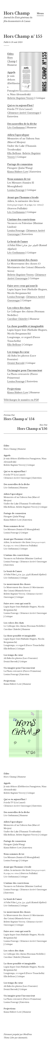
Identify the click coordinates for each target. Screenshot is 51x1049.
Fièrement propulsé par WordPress (18, 1034)
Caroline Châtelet (17, 319)
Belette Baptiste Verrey (20, 98)
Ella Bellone (14, 153)
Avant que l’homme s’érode (23, 197)
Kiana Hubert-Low (17, 171)
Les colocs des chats (18, 308)
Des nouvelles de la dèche (22, 123)
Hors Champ (17, 13)
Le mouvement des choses (22, 260)
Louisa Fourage (16, 190)
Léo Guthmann (16, 127)
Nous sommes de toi (18, 179)
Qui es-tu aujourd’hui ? (20, 105)
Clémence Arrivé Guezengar (23, 112)
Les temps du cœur (18, 352)
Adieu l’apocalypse (18, 135)
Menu (40, 13)
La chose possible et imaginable (25, 326)
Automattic (22, 1038)
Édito (10, 54)
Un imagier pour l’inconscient (24, 370)
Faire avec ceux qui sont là (22, 285)
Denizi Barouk (15, 363)
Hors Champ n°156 (32, 427)
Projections (14, 388)
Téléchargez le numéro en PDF (21, 400)
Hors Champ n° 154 (19, 417)
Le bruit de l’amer (17, 241)
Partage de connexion (20, 164)
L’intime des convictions (21, 219)
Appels (11, 72)
